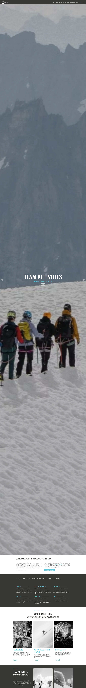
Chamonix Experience (58, 564)
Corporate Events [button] (55, 2)
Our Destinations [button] (72, 2)
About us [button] (77, 2)
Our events (67, 2)
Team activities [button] (61, 2)
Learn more (43, 284)
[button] (2, 280)
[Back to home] (5, 2)
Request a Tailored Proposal (49, 570)
